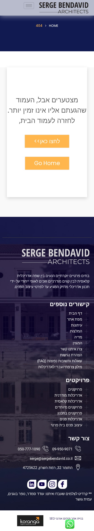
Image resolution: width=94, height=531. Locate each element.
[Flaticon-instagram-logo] (52, 484)
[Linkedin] (31, 484)
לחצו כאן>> (47, 141)
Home (53, 25)
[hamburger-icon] (29, 5)
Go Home (47, 163)
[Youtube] (42, 484)
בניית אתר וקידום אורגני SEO (66, 518)
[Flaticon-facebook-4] (62, 484)
